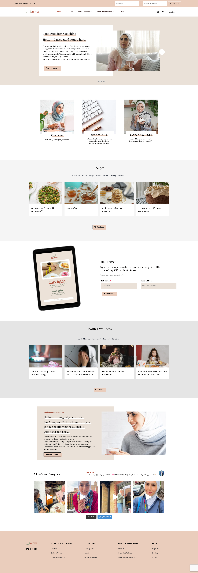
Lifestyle (115, 339)
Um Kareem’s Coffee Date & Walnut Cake (151, 210)
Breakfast (76, 175)
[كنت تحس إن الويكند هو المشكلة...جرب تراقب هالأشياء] (82, 497)
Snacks (121, 175)
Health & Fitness (83, 339)
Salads (84, 175)
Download (174, 3)
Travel (86, 553)
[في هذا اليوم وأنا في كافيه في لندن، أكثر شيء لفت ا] (49, 497)
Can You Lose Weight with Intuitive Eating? (43, 373)
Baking (113, 175)
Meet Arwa (57, 135)
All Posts (99, 389)
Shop (122, 12)
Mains (98, 175)
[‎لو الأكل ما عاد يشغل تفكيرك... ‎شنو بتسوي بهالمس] (148, 497)
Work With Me (99, 134)
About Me (121, 549)
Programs (155, 549)
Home (59, 12)
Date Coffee (72, 208)
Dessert (106, 175)
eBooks (154, 557)
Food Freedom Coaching (106, 12)
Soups (91, 175)
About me (69, 12)
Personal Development (101, 339)
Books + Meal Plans (141, 134)
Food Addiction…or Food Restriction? (113, 373)
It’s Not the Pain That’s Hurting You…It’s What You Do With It (81, 373)
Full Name (106, 281)
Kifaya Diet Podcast (85, 12)
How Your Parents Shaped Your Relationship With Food (152, 373)
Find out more (52, 454)
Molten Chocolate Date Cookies (113, 210)
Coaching (155, 553)
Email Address (147, 281)
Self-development (90, 557)
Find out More (51, 58)
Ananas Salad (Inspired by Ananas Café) (43, 210)
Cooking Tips (89, 549)
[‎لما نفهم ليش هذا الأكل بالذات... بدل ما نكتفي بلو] (115, 497)
